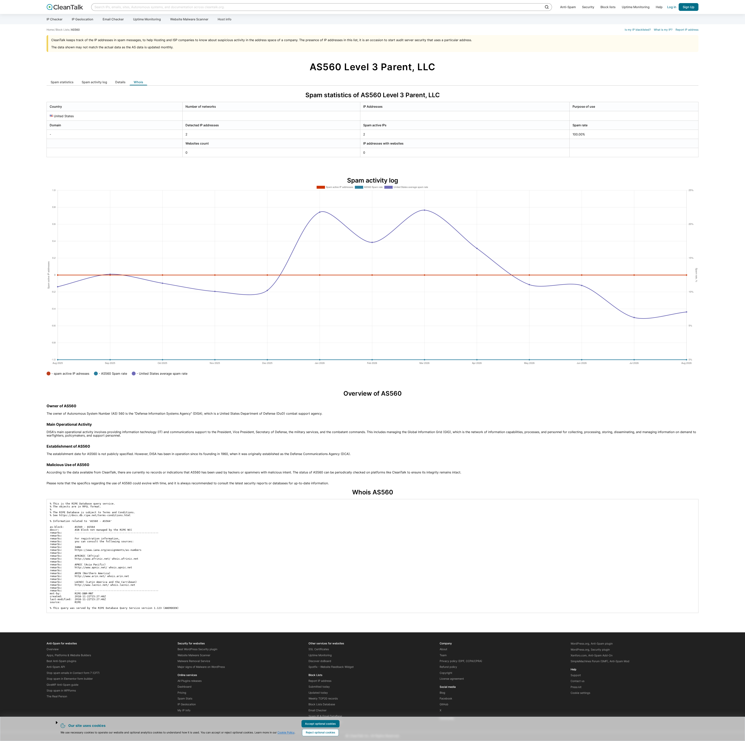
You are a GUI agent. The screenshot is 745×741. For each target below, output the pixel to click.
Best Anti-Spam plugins (61, 661)
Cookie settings (580, 692)
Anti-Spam (568, 7)
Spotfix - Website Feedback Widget (331, 666)
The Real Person (57, 696)
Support (576, 675)
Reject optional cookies (320, 732)
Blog (442, 692)
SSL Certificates (318, 649)
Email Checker (113, 19)
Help (659, 7)
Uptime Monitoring (636, 7)
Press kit (576, 687)
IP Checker (54, 19)
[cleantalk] (65, 7)
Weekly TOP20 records (323, 698)
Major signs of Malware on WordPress (201, 666)
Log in (671, 7)
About (443, 649)
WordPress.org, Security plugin (590, 649)
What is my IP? (663, 29)
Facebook (446, 698)
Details (120, 82)
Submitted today (319, 686)
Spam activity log (94, 82)
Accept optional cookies (320, 723)
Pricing (182, 692)
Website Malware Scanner (189, 19)
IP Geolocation (82, 19)
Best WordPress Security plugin (197, 649)
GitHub (444, 704)
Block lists (608, 7)
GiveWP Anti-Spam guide (62, 684)
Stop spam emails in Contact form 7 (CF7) (73, 672)
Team (443, 655)
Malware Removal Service (194, 661)
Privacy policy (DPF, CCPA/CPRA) (461, 661)
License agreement (452, 678)
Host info (224, 19)
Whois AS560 (372, 492)
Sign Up (688, 7)
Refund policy (448, 666)
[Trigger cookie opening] (53, 722)
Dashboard (184, 686)
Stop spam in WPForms (61, 690)
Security (588, 7)
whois (138, 82)
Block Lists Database (321, 704)
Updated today (318, 692)
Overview (53, 649)
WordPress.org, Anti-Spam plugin (592, 643)
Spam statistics (62, 82)
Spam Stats (185, 698)
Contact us (577, 681)
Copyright (446, 672)
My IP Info (184, 710)
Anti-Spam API (56, 666)
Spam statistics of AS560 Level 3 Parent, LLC (372, 95)
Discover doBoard (319, 661)
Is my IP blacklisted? (638, 29)
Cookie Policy (286, 732)
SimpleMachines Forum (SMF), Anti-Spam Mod (600, 661)
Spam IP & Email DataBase (325, 716)
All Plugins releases (190, 680)
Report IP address (687, 29)
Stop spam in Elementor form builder (70, 678)
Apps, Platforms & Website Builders (69, 655)
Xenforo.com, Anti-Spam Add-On (591, 655)
